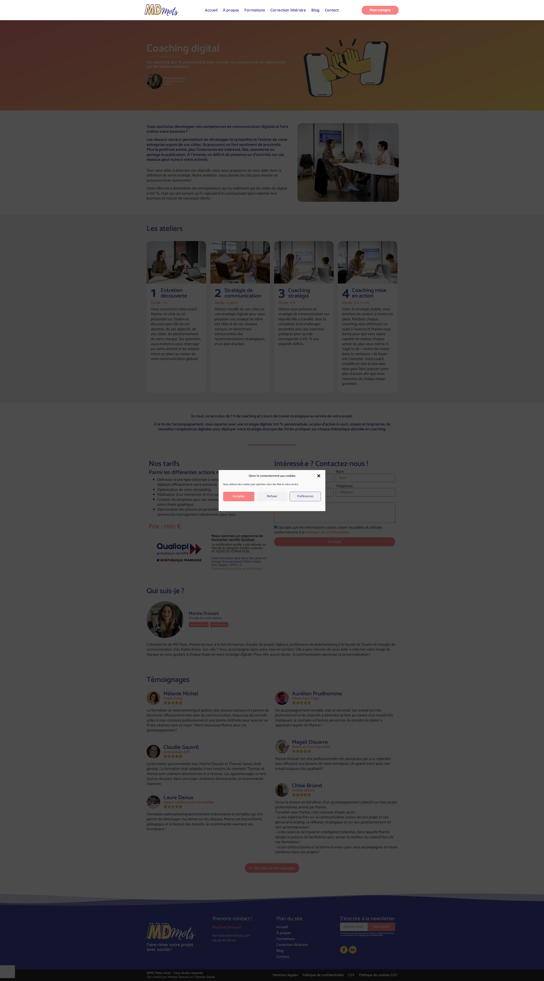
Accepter (239, 496)
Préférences (305, 496)
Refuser (272, 496)
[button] (319, 476)
